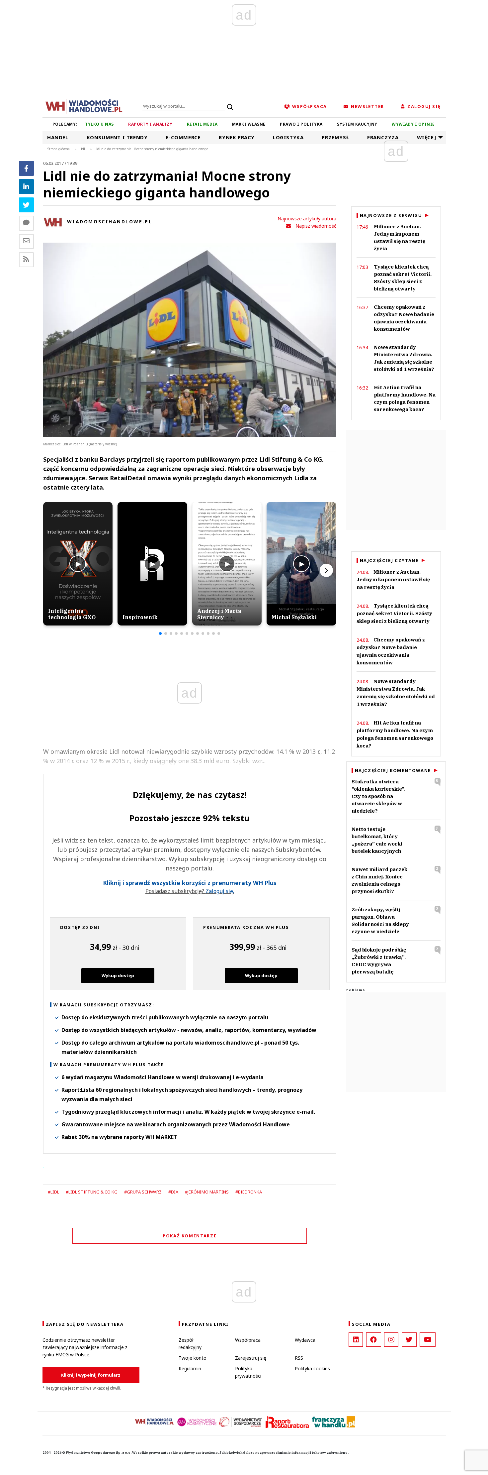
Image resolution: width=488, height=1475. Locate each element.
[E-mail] (26, 241)
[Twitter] (26, 204)
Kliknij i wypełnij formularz (91, 1375)
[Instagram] (391, 1339)
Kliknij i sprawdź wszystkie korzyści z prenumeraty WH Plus (189, 882)
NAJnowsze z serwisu (391, 215)
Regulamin (190, 1368)
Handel (57, 137)
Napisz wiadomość (315, 226)
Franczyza (382, 137)
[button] (160, 633)
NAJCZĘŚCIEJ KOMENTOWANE (393, 770)
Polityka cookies (312, 1368)
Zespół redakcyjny (190, 1343)
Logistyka (288, 137)
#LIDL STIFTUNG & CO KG (92, 1191)
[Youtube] (428, 1339)
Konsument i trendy (117, 137)
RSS (299, 1358)
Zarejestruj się (250, 1358)
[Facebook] (26, 168)
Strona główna (58, 149)
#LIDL (53, 1191)
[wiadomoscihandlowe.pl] (83, 105)
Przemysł (335, 137)
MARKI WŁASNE (249, 124)
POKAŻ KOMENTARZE (189, 1236)
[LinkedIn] (356, 1339)
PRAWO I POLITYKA (301, 124)
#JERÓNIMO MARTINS (207, 1191)
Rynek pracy (237, 137)
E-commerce (183, 137)
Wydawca (305, 1340)
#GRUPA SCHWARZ (143, 1191)
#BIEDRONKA (248, 1191)
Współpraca (248, 1340)
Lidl (82, 149)
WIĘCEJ (427, 137)
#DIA (173, 1191)
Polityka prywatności (248, 1372)
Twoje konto (192, 1358)
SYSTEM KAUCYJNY (357, 124)
